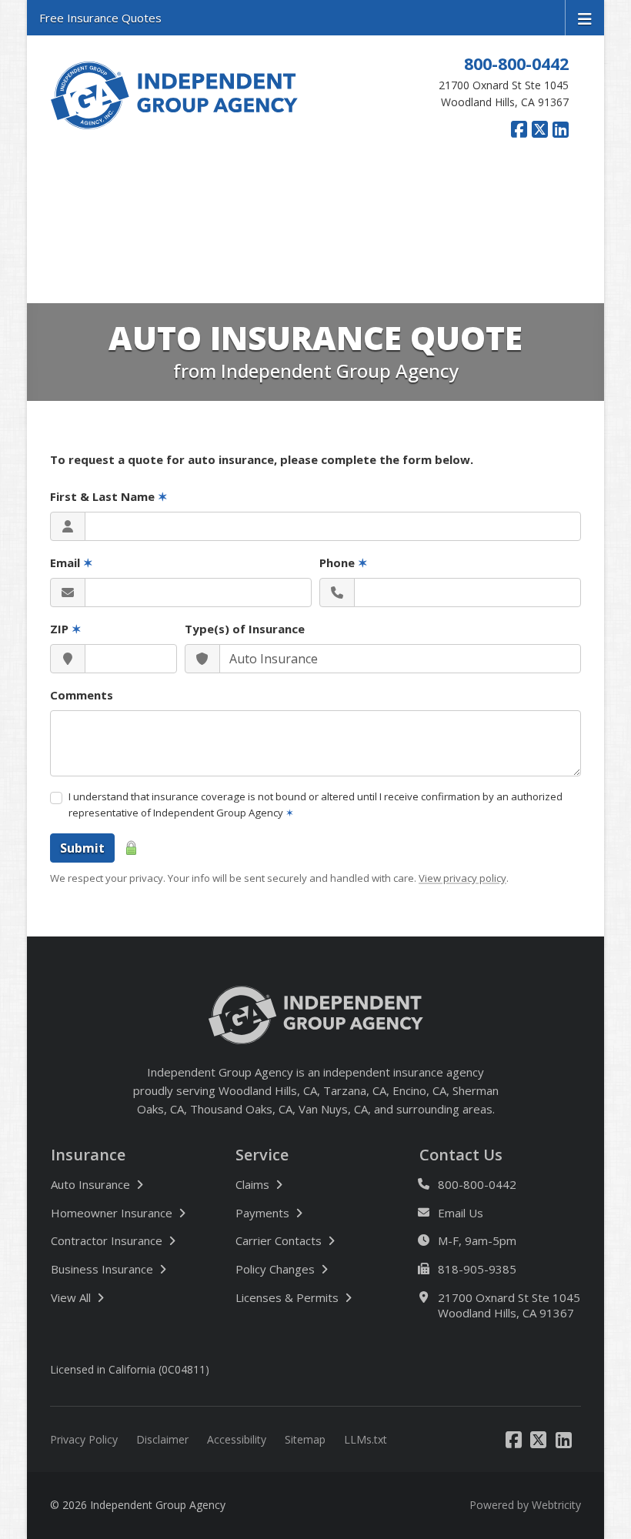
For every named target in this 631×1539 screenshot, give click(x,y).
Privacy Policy (84, 1439)
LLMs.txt (365, 1439)
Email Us (460, 1212)
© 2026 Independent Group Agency (137, 1504)
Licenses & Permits (287, 1297)
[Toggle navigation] (585, 17)
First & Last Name (109, 496)
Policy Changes (275, 1269)
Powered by (525, 1504)
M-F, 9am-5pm (477, 1240)
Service (262, 1155)
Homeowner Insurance (111, 1212)
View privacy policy (462, 878)
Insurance (88, 1155)
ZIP (66, 628)
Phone (343, 562)
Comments (81, 695)
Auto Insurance (90, 1184)
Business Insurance (102, 1269)
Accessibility (236, 1439)
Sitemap (305, 1439)
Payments (262, 1212)
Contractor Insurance (106, 1240)
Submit (82, 848)
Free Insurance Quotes (100, 17)
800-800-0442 (516, 63)
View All (122, 1297)
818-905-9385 (477, 1269)
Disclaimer (162, 1439)
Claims (252, 1184)
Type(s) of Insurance (245, 628)
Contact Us (460, 1155)
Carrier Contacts (278, 1240)
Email (71, 562)
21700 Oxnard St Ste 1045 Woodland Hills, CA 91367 (509, 1305)
